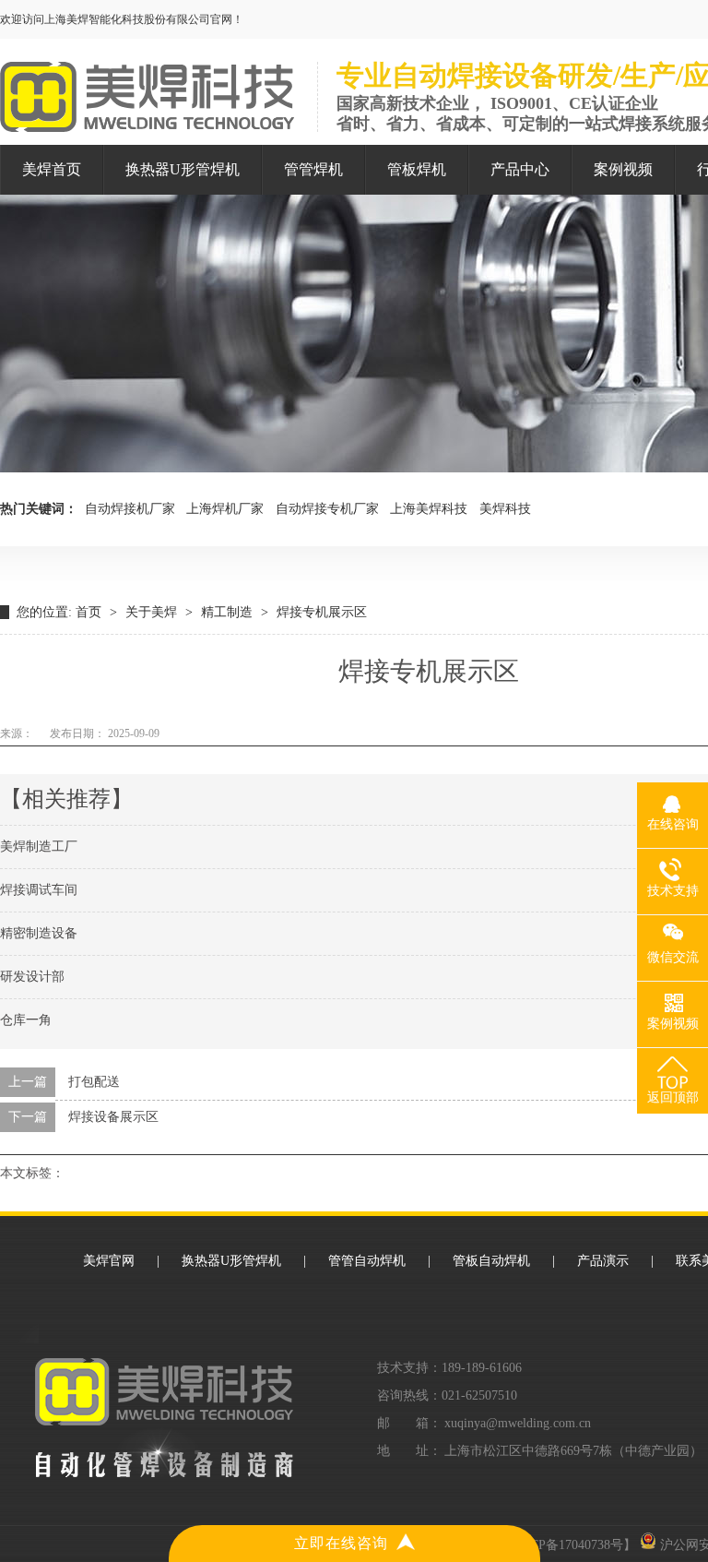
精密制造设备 (38, 933)
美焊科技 (505, 509)
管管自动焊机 (367, 1261)
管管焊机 (313, 169)
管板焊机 (416, 169)
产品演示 (603, 1261)
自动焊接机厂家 (130, 509)
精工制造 (227, 612)
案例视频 (623, 169)
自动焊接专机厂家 (327, 509)
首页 (88, 612)
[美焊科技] (147, 121)
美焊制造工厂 (38, 846)
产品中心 (519, 169)
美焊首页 (51, 169)
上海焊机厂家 (225, 509)
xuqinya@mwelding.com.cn (517, 1423)
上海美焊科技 (428, 509)
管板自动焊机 (491, 1261)
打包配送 (94, 1082)
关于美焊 (151, 612)
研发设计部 (32, 977)
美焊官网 (109, 1261)
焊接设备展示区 (113, 1117)
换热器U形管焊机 (182, 169)
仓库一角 (26, 1020)
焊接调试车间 (38, 890)
